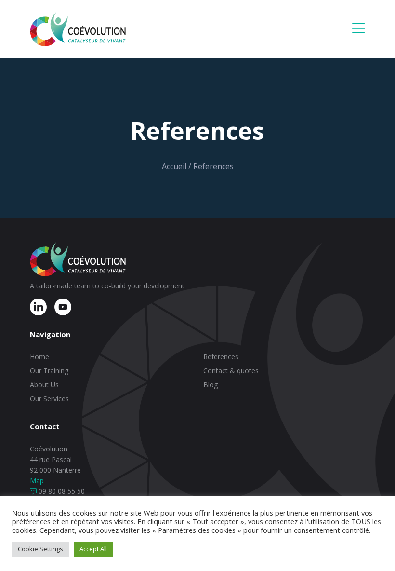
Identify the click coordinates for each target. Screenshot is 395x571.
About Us (44, 384)
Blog (210, 384)
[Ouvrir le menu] (358, 29)
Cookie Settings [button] (40, 548)
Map (37, 480)
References (220, 356)
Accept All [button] (93, 548)
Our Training (49, 370)
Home (39, 356)
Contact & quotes (231, 370)
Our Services (49, 398)
